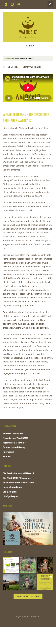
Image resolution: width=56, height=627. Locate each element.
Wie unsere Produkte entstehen (18, 482)
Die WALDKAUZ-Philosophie (17, 478)
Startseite (7, 58)
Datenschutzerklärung (14, 447)
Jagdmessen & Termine (14, 442)
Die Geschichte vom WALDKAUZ (18, 473)
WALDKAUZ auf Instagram (28, 597)
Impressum (8, 451)
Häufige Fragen (10, 496)
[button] (28, 45)
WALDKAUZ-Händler (13, 433)
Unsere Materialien (12, 487)
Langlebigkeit (10, 491)
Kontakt (7, 456)
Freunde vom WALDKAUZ (15, 437)
